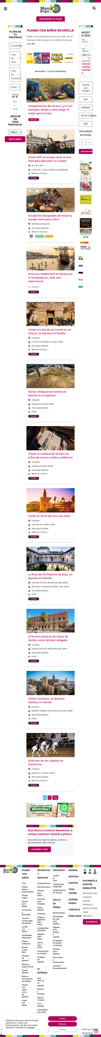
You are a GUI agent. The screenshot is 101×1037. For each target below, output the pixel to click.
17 (82, 67)
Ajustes (62, 1029)
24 (82, 70)
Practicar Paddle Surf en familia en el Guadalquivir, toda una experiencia (50, 277)
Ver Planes (15, 139)
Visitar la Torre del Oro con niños (49, 516)
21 (88, 67)
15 (89, 64)
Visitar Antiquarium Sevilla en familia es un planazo (47, 393)
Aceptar (62, 1018)
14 (88, 64)
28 (88, 70)
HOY (86, 99)
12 (85, 64)
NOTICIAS (73, 876)
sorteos (73, 882)
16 (90, 64)
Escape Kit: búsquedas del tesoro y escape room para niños (50, 217)
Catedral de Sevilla (39, 466)
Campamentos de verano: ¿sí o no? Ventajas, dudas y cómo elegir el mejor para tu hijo (50, 109)
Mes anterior (85, 41)
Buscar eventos (87, 151)
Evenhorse (35, 773)
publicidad (75, 916)
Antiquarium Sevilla (39, 404)
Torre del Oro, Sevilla (40, 524)
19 (85, 67)
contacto (74, 909)
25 (84, 70)
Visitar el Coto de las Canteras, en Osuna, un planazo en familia (49, 331)
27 (86, 70)
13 (86, 64)
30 (90, 70)
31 (82, 73)
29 (89, 70)
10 (82, 64)
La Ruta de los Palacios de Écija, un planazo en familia (50, 576)
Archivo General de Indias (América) (46, 648)
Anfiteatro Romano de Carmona (44, 710)
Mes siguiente (85, 50)
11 (84, 64)
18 (84, 67)
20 (86, 67)
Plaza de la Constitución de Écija (44, 586)
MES (86, 123)
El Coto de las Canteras (40, 341)
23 (90, 67)
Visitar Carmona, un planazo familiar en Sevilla (46, 700)
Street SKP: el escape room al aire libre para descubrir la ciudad (49, 159)
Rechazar (62, 1024)
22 (89, 67)
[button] (5, 8)
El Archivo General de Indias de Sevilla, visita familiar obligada (48, 638)
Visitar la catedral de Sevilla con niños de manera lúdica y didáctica (50, 455)
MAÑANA (85, 107)
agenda (73, 870)
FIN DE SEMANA (87, 115)
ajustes (32, 1027)
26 (85, 70)
